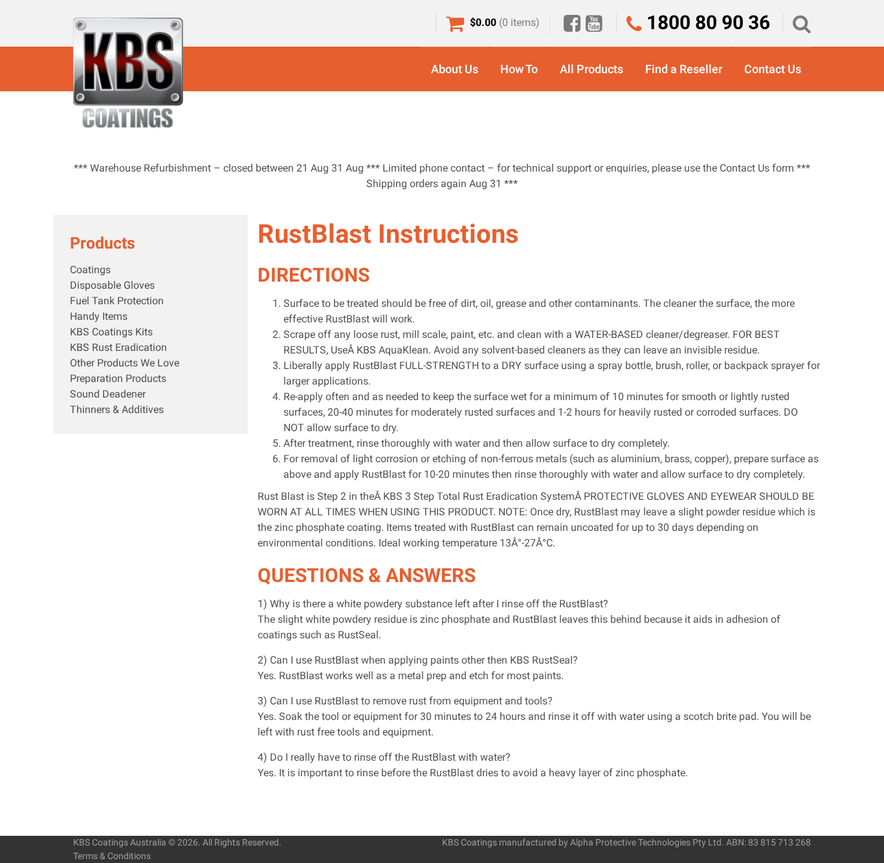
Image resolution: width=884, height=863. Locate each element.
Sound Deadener (108, 394)
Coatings (90, 269)
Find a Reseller (683, 69)
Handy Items (98, 316)
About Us (454, 69)
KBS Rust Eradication (118, 347)
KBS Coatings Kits (111, 332)
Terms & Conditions (112, 856)
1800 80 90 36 (706, 22)
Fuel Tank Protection (117, 301)
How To (519, 69)
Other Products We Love (124, 363)
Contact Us (772, 69)
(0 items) (505, 22)
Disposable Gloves (112, 285)
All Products (591, 69)
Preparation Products (118, 378)
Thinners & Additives (117, 409)
